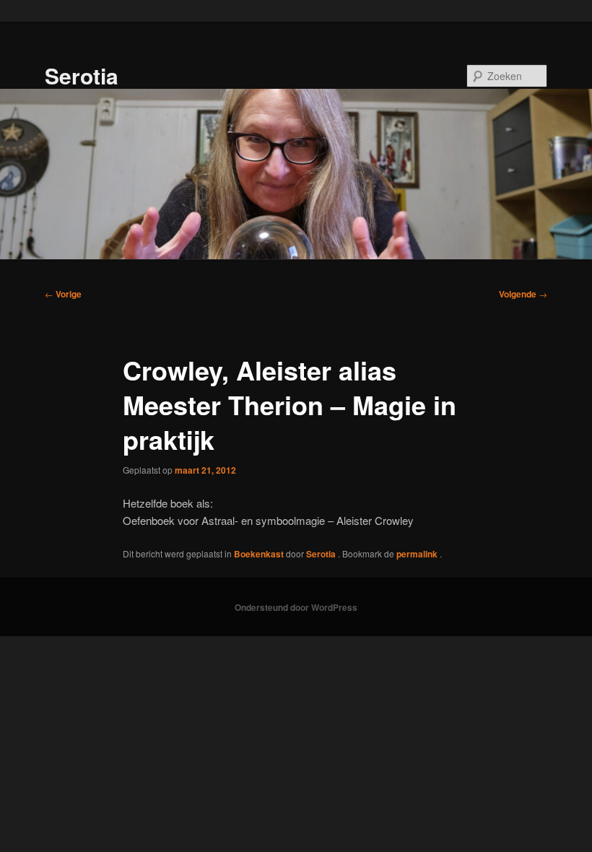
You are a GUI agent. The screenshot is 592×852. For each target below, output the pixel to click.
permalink (418, 553)
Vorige (63, 293)
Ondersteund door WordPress (296, 607)
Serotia (81, 75)
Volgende (523, 293)
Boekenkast (259, 553)
